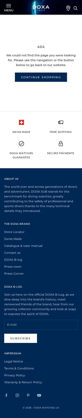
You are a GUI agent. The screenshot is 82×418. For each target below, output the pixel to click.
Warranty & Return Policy (23, 382)
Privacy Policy (14, 375)
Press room (12, 267)
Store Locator (14, 232)
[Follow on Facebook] (6, 395)
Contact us (12, 253)
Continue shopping (41, 77)
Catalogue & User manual (23, 246)
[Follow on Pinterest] (28, 395)
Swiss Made (13, 239)
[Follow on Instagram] (17, 395)
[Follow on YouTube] (39, 395)
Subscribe (20, 338)
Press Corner (14, 273)
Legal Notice (13, 361)
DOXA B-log (13, 260)
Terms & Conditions (19, 368)
